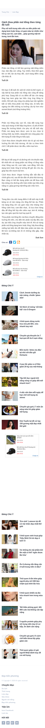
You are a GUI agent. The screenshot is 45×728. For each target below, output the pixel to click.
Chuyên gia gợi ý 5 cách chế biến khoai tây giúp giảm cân (30, 638)
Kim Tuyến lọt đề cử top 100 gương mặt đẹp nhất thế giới (30, 423)
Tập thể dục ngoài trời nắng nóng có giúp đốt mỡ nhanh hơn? (31, 380)
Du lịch (4, 688)
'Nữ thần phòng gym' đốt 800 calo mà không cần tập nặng (31, 609)
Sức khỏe (5, 697)
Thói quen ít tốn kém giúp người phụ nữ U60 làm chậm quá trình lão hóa (31, 581)
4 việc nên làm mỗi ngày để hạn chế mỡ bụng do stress (31, 394)
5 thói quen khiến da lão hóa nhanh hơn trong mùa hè (31, 595)
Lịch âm (5, 713)
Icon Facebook (8, 710)
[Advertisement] (22, 486)
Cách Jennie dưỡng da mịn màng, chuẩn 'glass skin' (30, 295)
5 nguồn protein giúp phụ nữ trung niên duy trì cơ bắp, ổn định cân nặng (31, 624)
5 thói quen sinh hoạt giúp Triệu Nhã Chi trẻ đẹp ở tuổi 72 (31, 538)
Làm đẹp (15, 12)
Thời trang (6, 691)
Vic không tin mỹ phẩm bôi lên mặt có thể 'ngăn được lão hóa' (31, 552)
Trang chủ (5, 12)
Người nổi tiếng (8, 700)
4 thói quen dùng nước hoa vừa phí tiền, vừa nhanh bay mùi (30, 323)
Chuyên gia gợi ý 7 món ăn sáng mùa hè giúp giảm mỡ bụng (31, 409)
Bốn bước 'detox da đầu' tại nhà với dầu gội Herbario (30, 352)
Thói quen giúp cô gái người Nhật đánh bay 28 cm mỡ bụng (30, 652)
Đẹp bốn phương (10, 676)
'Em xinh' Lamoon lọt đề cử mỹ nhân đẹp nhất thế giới (31, 523)
